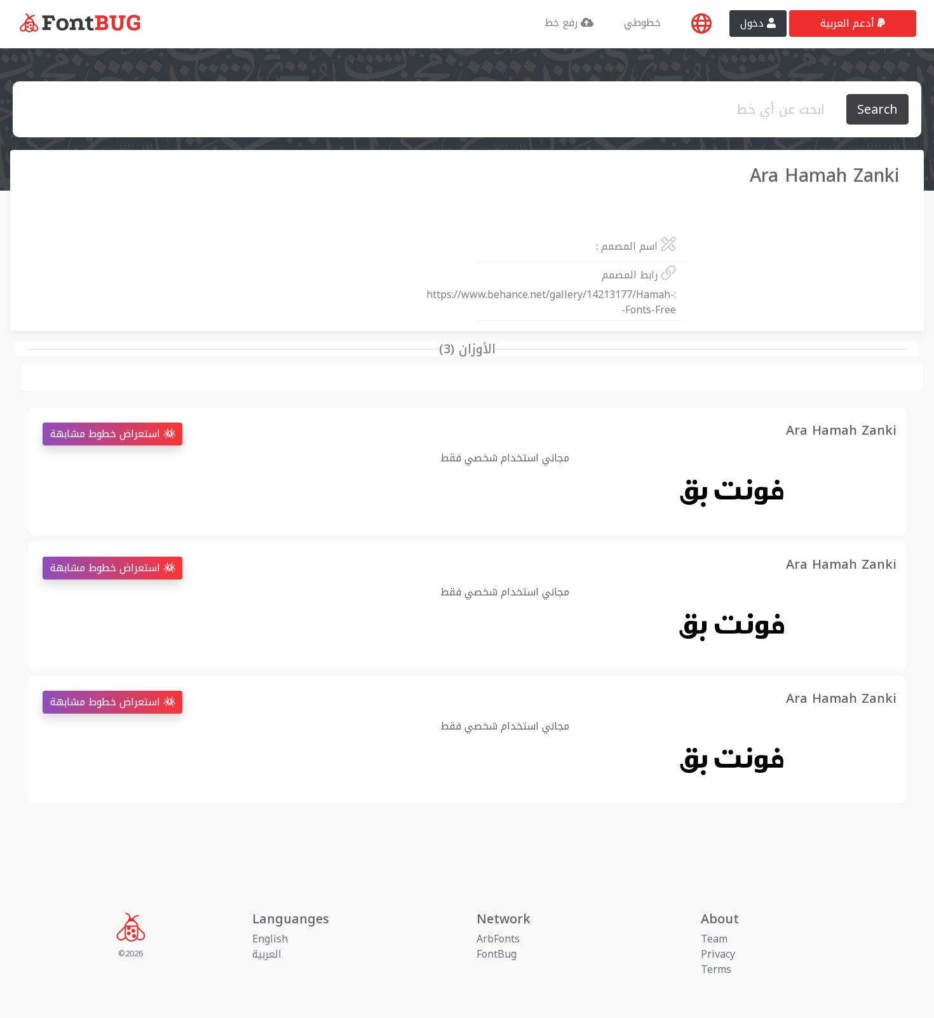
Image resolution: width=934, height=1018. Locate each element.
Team (714, 939)
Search (877, 109)
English (270, 939)
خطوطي (642, 22)
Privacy (718, 954)
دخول (753, 23)
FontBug (497, 954)
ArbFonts (498, 939)
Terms (716, 969)
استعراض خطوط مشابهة (106, 434)
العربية (266, 954)
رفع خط (563, 22)
